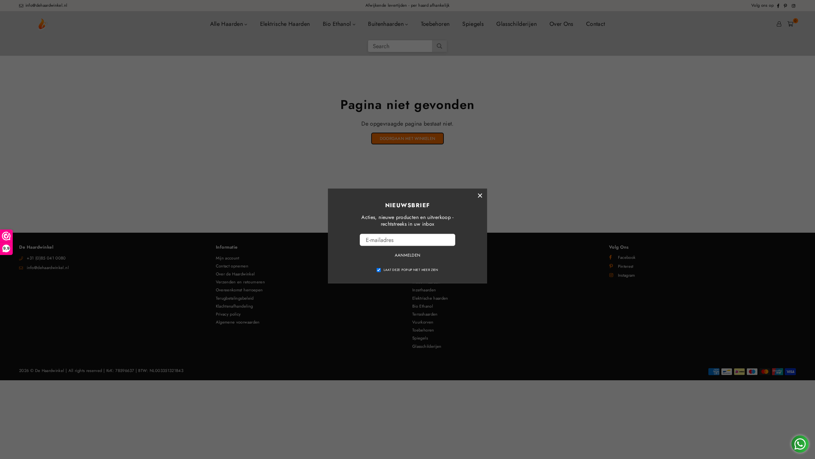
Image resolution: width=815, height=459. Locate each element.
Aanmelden (407, 255)
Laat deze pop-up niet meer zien (411, 269)
